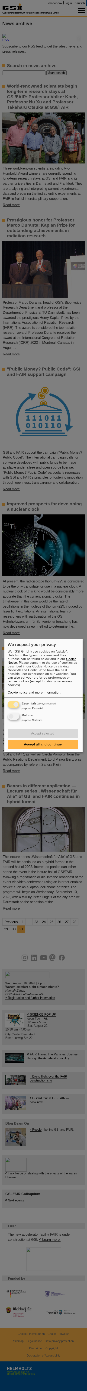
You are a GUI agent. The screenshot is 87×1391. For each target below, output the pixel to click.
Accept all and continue (43, 744)
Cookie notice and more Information (34, 692)
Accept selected (42, 733)
